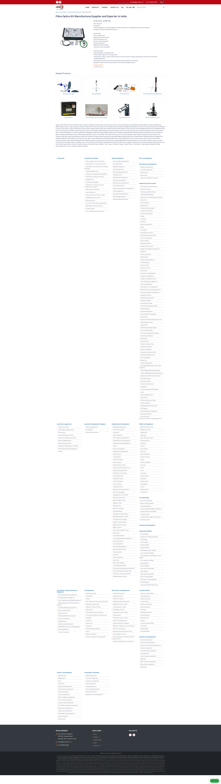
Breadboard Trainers (118, 609)
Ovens (142, 392)
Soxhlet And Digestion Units (66, 435)
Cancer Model (144, 542)
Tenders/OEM (97, 740)
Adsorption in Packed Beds (120, 451)
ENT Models (144, 539)
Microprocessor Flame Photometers (151, 289)
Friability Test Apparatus (147, 276)
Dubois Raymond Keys (147, 336)
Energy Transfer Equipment (66, 702)
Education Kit (62, 719)
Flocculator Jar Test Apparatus (149, 287)
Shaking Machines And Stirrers (149, 405)
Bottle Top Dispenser (119, 448)
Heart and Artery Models (147, 568)
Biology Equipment (118, 158)
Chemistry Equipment (147, 640)
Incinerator (116, 432)
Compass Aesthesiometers (148, 352)
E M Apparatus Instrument (93, 197)
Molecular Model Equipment (120, 199)
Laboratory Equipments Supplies (95, 424)
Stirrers (88, 598)
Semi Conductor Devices (92, 189)
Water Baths (144, 397)
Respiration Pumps (146, 295)
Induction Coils (145, 341)
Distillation (89, 618)
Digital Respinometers (147, 322)
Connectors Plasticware (147, 623)
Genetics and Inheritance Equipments (123, 188)
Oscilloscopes (117, 615)
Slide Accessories (145, 598)
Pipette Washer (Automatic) (148, 235)
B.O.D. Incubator (145, 202)
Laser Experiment (90, 192)
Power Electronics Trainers (120, 618)
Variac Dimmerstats (118, 593)
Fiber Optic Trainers (118, 598)
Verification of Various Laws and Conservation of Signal (94, 185)
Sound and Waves (63, 716)
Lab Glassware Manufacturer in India (81, 755)
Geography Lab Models (91, 672)
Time (142, 470)
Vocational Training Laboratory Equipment (67, 591)
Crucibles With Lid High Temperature (151, 517)
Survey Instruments (118, 429)
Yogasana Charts (118, 486)
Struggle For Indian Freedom (121, 514)
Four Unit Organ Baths (147, 330)
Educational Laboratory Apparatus (67, 448)
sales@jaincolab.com (64, 742)
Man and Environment (119, 497)
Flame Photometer (146, 189)
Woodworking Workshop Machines (67, 595)
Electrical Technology (119, 628)
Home (87, 7)
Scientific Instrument (91, 158)
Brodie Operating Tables (147, 298)
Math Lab (88, 757)
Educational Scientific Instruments (99, 755)
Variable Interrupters (146, 346)
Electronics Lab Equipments (121, 590)
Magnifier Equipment (119, 166)
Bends (87, 631)
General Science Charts (119, 465)
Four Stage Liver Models (147, 560)
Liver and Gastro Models (147, 553)
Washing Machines (63, 629)
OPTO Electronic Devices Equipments (96, 203)
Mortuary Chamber (146, 243)
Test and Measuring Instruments (95, 211)
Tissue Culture (145, 601)
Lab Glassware (89, 590)
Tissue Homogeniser (146, 238)
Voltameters (89, 596)
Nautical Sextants (118, 557)
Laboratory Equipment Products (149, 178)
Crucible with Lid (145, 514)
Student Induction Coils (147, 344)
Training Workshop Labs (119, 565)
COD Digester (144, 408)
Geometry (143, 451)
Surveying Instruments (147, 232)
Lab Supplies (89, 429)
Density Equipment (63, 692)
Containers (144, 626)
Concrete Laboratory (64, 618)
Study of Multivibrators (92, 171)
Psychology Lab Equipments (66, 429)
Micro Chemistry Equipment (148, 661)
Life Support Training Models (148, 579)
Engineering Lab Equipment (120, 424)
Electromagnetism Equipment (66, 697)
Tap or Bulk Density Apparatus (149, 281)
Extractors (89, 620)
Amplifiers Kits (90, 179)
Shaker (142, 216)
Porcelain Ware (144, 498)
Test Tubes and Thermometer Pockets (97, 601)
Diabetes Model (145, 545)
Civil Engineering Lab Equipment (122, 443)
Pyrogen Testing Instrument (148, 278)
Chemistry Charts (118, 459)
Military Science (117, 527)
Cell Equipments (117, 175)
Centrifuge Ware (145, 631)
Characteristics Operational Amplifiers (96, 174)
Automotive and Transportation (122, 573)
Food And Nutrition (118, 476)
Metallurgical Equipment (120, 427)
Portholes (116, 554)
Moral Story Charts (118, 508)
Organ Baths (144, 325)
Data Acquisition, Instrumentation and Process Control (123, 637)
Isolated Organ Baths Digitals (149, 327)
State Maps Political (118, 535)
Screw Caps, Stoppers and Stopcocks (96, 615)
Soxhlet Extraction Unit (147, 246)
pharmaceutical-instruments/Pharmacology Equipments (150, 417)
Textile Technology (63, 632)
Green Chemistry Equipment (148, 650)
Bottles (143, 620)
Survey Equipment (118, 544)
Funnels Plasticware (146, 612)
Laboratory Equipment (92, 427)
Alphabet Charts (117, 503)
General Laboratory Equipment (149, 411)
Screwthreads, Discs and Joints (94, 612)
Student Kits (144, 492)
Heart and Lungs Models (147, 574)
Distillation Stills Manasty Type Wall (68, 446)
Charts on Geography (119, 492)
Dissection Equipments (119, 180)
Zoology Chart (117, 457)
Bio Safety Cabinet (146, 381)
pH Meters (143, 251)
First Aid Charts (117, 484)
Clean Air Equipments (146, 224)
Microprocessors (90, 200)
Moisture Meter (145, 240)
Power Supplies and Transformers (95, 161)
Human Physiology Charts (120, 470)
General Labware (145, 615)
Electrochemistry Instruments (149, 186)
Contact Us (114, 7)
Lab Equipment (145, 653)
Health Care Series (118, 478)
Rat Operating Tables (146, 303)
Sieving (60, 451)
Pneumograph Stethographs (148, 314)
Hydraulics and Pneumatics (65, 624)
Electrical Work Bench (64, 610)
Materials (143, 659)
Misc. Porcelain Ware (146, 500)
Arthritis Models (145, 566)
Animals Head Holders (147, 311)
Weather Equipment (91, 692)
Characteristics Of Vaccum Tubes (95, 195)
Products (95, 7)
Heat (59, 681)
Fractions (143, 465)
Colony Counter (145, 265)
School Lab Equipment (147, 170)
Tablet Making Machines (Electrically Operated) (150, 366)
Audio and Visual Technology (121, 623)
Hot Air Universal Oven (147, 213)
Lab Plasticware (144, 590)
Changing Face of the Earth (120, 495)
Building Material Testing (120, 576)
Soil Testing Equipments (120, 546)
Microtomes (61, 432)
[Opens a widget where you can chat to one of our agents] (214, 781)
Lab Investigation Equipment (148, 656)
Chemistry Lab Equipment (147, 637)
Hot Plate (143, 221)
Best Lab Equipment (145, 158)
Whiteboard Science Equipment (94, 694)
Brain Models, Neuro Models (148, 550)
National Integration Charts (120, 516)
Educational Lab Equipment (148, 164)
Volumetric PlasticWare (147, 593)
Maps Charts (116, 533)
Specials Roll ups (117, 511)
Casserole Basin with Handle (148, 511)
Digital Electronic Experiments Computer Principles (96, 167)
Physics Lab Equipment (64, 672)
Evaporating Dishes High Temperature (151, 509)
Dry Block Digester (146, 403)
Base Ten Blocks (145, 454)
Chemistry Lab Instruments (157, 755)
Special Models (145, 563)
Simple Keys (144, 338)
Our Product (63, 12)
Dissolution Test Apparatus (148, 273)
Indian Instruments (63, 427)
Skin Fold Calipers (145, 357)
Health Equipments (118, 191)
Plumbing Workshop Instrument (67, 616)
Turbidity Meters (145, 262)
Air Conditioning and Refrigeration (122, 571)
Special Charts (117, 506)
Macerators (144, 360)
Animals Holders (145, 308)
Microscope (144, 175)
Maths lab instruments (147, 427)
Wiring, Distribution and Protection (122, 631)
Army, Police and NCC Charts (121, 530)
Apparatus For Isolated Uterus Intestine (151, 197)
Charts (115, 446)
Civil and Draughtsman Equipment (122, 538)
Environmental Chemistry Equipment (151, 645)
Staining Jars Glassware (92, 604)
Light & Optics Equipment (65, 711)
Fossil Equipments (91, 683)
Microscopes (106, 757)
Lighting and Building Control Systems (123, 641)
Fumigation (144, 386)
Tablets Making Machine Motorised (150, 370)
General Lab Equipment (92, 432)
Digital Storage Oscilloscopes (121, 601)
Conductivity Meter (146, 254)
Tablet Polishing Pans (147, 363)
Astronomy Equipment (92, 678)
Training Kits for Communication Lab (96, 164)
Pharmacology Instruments (148, 192)
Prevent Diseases (118, 481)
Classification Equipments (120, 177)
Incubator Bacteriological (147, 208)
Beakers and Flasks (91, 634)
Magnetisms (61, 678)
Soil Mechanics (62, 621)
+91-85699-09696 (63, 745)
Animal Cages (144, 628)
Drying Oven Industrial (147, 211)
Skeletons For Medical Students (149, 536)
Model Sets (144, 667)
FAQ (122, 7)
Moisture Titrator (145, 268)
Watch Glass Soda (91, 593)
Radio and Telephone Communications (123, 626)
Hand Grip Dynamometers (148, 355)
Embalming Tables (146, 300)
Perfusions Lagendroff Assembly (150, 333)
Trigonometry (144, 481)
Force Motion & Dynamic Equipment (68, 705)
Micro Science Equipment (148, 664)
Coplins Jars (89, 623)
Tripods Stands (117, 552)
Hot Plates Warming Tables (148, 400)
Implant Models (145, 547)
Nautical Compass (118, 541)
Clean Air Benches (146, 378)
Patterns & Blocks (146, 462)
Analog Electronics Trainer (120, 612)
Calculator (143, 435)
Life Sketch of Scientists (120, 473)
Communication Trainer (119, 607)
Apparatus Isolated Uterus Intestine (150, 376)
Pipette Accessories (146, 604)
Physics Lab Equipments (65, 686)
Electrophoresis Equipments (121, 183)
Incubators (144, 219)
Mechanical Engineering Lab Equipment (124, 568)
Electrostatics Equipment (65, 700)
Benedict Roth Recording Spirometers (151, 319)
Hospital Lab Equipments (147, 525)
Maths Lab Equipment (146, 424)
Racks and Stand (145, 607)
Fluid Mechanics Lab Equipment (122, 440)
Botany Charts (117, 454)
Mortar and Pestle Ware (147, 503)
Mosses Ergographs (146, 349)
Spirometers (144, 317)
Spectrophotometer (146, 414)
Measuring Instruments (64, 443)
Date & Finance (145, 476)
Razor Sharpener (117, 435)
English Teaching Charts (120, 522)
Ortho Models (144, 571)
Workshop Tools (62, 613)
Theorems (143, 473)
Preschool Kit (144, 172)
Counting (143, 443)
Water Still (143, 200)
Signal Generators (118, 596)
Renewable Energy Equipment (66, 713)
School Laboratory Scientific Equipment (117, 755)
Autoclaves (144, 230)
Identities (143, 478)
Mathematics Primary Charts (121, 489)
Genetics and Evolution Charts (121, 467)
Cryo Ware (143, 609)
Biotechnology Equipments (120, 172)
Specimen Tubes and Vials (93, 607)
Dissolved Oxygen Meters (148, 260)
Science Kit (60, 158)
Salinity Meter (144, 257)
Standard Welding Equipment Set (67, 607)
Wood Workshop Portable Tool (66, 597)
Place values (144, 448)
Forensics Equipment (146, 648)
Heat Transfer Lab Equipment (121, 438)
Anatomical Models (145, 531)
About (162, 2)
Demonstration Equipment (148, 642)
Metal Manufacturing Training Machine (69, 626)
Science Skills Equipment (93, 689)
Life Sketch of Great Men (120, 519)
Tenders (105, 7)
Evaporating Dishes (146, 506)
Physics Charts (117, 462)
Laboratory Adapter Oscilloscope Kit (96, 637)
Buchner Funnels (145, 519)
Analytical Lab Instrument (147, 183)
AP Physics (61, 683)
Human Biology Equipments (120, 194)
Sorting (143, 446)
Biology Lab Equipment (147, 167)
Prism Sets (116, 560)
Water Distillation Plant (147, 395)
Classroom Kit (144, 489)
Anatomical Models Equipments (149, 585)
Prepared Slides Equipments (121, 161)
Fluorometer (144, 270)
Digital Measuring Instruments (94, 206)
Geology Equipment (91, 686)
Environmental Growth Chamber (149, 389)
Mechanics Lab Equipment (65, 708)
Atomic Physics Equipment (65, 689)
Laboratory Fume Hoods (147, 384)
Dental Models (144, 534)
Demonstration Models (92, 182)
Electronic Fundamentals (120, 620)
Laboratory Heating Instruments (67, 438)
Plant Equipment (117, 164)
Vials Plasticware (145, 596)
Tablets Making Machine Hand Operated (152, 373)
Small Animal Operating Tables (149, 306)
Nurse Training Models (147, 576)
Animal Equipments (118, 169)
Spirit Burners (89, 609)
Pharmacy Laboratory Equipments (150, 292)
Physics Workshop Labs (74, 12)
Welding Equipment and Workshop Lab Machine (68, 604)
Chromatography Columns (93, 628)
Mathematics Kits (146, 429)
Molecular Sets (145, 618)
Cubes (142, 459)
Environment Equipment (92, 681)
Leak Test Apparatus (146, 284)
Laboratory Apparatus (64, 424)
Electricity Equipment (64, 694)
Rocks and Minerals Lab (64, 440)
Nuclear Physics (90, 208)
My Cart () (130, 7)
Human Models (145, 582)
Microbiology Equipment (119, 196)
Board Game (144, 484)
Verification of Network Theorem (95, 176)
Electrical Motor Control (119, 634)
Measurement (62, 675)
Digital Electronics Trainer (120, 604)
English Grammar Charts (120, 525)
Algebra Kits (144, 432)
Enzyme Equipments (119, 185)
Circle (142, 467)
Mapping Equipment (91, 675)
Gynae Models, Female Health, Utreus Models (150, 556)
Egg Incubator (144, 205)
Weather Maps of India (119, 500)
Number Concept (145, 457)
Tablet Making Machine (147, 194)
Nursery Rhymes (145, 440)
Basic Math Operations (147, 438)
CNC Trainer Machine (119, 563)
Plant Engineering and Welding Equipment (69, 600)
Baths (142, 227)
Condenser (89, 626)
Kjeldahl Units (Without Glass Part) (150, 249)
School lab (82, 757)
